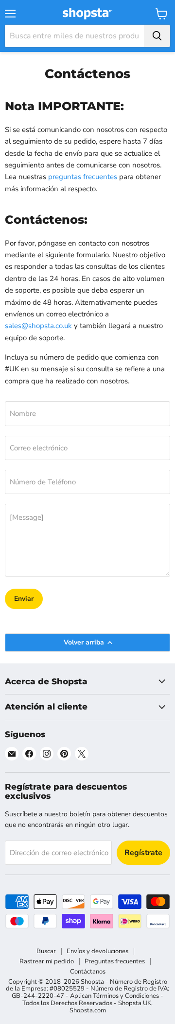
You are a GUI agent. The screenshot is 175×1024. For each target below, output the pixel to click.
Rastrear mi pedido (46, 961)
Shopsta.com (88, 1010)
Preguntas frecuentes (115, 961)
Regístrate (143, 852)
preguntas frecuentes (82, 177)
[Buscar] (157, 36)
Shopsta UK (134, 1003)
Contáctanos (87, 971)
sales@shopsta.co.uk (38, 325)
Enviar (24, 598)
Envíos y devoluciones (97, 951)
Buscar (46, 951)
